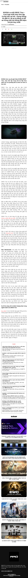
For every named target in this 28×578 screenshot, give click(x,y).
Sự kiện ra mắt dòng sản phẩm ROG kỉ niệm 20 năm (14, 354)
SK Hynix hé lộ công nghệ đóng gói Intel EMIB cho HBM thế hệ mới (13, 387)
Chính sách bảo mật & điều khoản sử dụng (11, 575)
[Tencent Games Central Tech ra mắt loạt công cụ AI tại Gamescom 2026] (14, 426)
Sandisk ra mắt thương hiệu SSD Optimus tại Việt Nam (13, 394)
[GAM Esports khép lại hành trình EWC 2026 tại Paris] (14, 489)
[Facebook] (2, 29)
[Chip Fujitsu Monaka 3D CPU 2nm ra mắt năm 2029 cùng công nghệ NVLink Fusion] (14, 447)
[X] (5, 29)
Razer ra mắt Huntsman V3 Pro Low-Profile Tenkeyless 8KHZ (13, 408)
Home (2, 4)
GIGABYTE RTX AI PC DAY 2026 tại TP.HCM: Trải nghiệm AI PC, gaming (13, 367)
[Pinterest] (8, 29)
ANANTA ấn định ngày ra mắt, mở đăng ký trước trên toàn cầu (14, 520)
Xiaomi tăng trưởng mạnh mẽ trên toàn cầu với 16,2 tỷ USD (14, 374)
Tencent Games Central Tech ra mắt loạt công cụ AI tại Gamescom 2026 (14, 437)
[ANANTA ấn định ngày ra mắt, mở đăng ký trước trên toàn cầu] (14, 510)
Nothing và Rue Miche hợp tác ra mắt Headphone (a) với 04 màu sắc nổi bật (11, 401)
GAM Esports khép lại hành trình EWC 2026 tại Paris (14, 499)
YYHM (4, 26)
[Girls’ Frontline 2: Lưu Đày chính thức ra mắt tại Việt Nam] (14, 468)
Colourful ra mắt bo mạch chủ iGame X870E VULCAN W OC (13, 380)
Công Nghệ (7, 4)
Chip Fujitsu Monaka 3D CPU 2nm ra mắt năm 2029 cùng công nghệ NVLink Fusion (13, 347)
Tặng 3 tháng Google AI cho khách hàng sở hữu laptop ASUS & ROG (13, 360)
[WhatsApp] (11, 29)
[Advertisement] (14, 63)
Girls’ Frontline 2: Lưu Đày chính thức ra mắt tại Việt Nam (14, 478)
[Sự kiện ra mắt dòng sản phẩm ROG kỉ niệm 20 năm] (14, 531)
